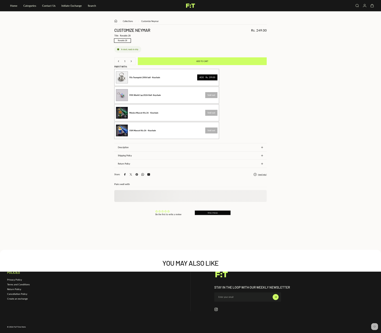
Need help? (262, 174)
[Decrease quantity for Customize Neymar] (117, 61)
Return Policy (14, 289)
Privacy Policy (14, 279)
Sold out (211, 95)
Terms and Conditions (18, 284)
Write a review (213, 213)
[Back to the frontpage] (115, 21)
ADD (207, 77)
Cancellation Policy (17, 293)
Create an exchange (17, 298)
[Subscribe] (276, 297)
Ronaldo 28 (122, 40)
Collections (128, 21)
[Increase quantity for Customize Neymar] (131, 61)
